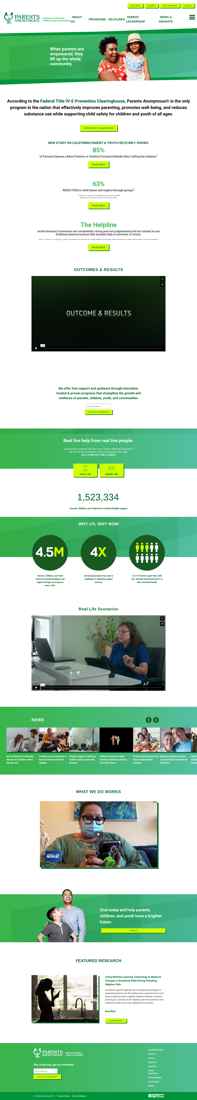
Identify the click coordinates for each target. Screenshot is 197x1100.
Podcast (188, 6)
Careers (151, 1058)
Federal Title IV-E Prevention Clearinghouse (82, 101)
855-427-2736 (97, 455)
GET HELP (135, 6)
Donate (151, 1086)
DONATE (151, 6)
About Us (152, 1054)
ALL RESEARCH (116, 1021)
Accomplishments (155, 1050)
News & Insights (155, 1077)
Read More (98, 164)
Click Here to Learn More (99, 128)
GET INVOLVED (170, 6)
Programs (97, 19)
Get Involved (153, 1082)
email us (111, 455)
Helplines (116, 19)
